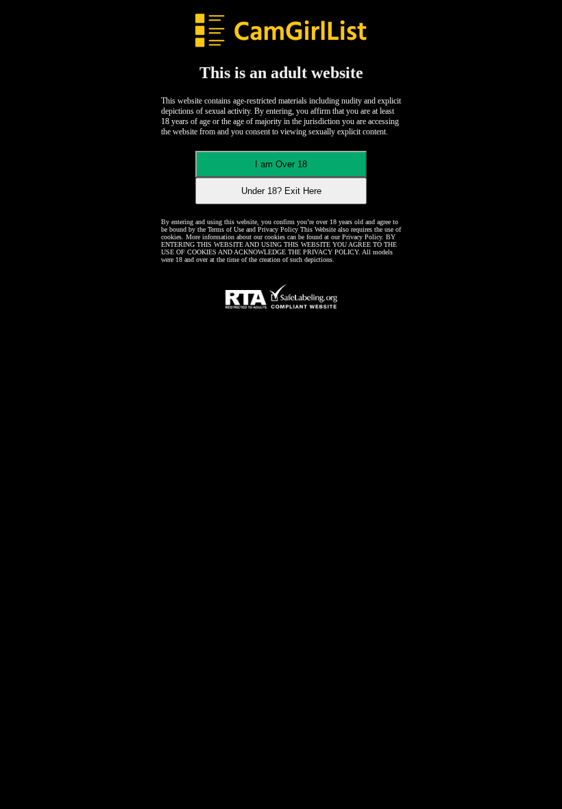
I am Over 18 (281, 164)
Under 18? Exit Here (281, 191)
